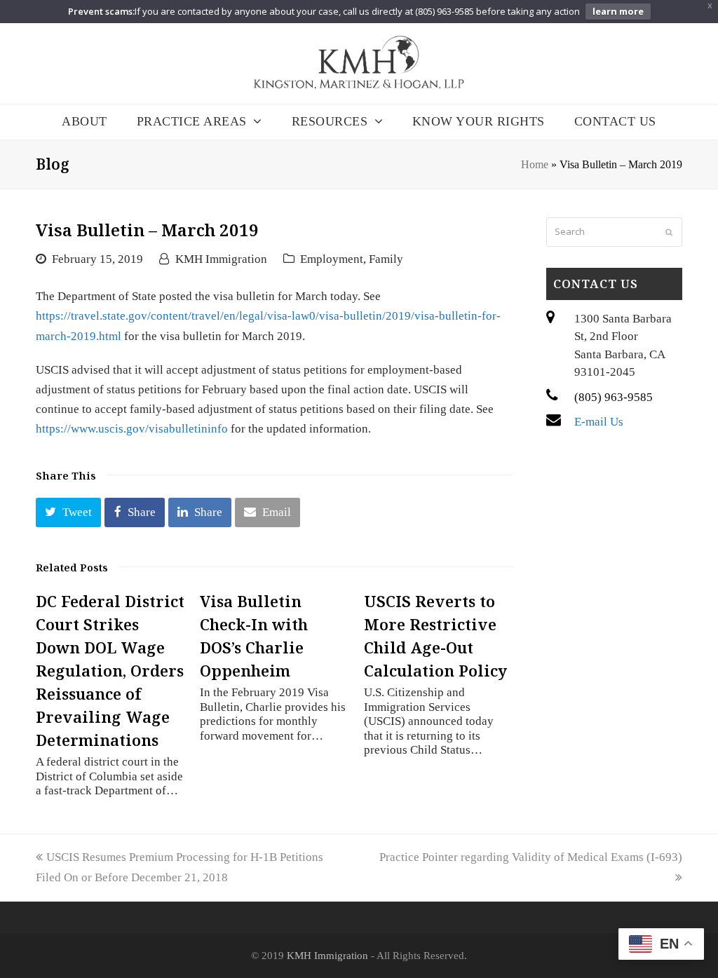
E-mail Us (598, 421)
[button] (68, 512)
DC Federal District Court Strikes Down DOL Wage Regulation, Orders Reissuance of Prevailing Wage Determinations (110, 670)
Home (534, 164)
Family (386, 259)
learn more (618, 11)
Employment (331, 259)
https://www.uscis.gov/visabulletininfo (132, 428)
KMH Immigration (221, 259)
